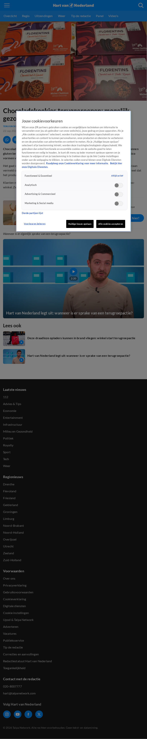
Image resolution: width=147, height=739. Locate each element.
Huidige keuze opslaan (79, 224)
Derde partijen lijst (32, 213)
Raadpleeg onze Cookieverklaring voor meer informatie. (77, 163)
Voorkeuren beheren (34, 223)
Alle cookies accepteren (110, 224)
